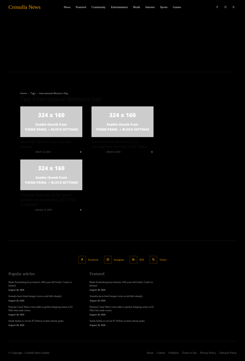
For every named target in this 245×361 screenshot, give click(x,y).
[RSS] (133, 259)
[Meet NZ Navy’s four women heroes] (51, 121)
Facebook (93, 259)
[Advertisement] (122, 43)
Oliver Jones (26, 151)
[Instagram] (225, 7)
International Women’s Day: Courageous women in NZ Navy (119, 144)
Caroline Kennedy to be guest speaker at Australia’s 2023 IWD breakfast (48, 200)
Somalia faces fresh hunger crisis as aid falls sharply (35, 296)
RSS (142, 259)
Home (23, 93)
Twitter (163, 259)
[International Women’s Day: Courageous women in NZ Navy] (122, 121)
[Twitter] (233, 7)
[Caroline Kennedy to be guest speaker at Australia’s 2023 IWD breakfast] (51, 175)
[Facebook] (217, 7)
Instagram (119, 259)
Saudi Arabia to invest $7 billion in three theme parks (36, 320)
